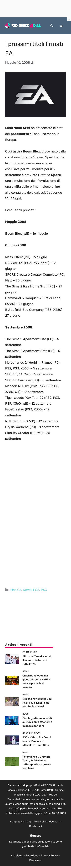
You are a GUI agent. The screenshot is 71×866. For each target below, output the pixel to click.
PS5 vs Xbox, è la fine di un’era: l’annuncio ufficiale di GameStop (36, 741)
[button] (51, 26)
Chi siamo (17, 855)
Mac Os (15, 590)
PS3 (44, 590)
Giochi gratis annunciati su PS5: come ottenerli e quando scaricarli (37, 722)
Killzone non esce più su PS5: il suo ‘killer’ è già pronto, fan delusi (37, 702)
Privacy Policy (49, 855)
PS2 (36, 590)
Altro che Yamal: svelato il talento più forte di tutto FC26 (37, 660)
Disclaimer (35, 860)
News (27, 590)
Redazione (32, 855)
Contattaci (35, 826)
